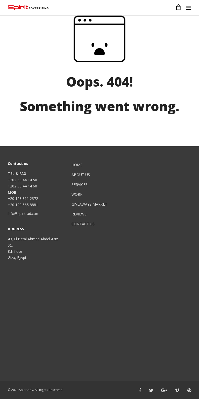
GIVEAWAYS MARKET (89, 204)
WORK (77, 194)
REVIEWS (79, 214)
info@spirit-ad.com (23, 213)
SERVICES (80, 184)
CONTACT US (83, 223)
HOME (77, 164)
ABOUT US (81, 174)
